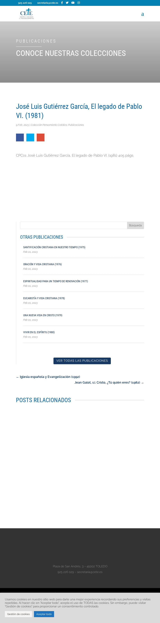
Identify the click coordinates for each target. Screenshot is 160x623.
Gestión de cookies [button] (18, 614)
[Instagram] (78, 2)
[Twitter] (67, 2)
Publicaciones (76, 124)
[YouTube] (73, 2)
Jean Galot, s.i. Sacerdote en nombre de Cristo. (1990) (57, 415)
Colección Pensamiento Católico (49, 124)
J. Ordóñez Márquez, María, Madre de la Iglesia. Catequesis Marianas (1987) (73, 486)
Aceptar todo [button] (44, 614)
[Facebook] (62, 2)
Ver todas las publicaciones (82, 360)
